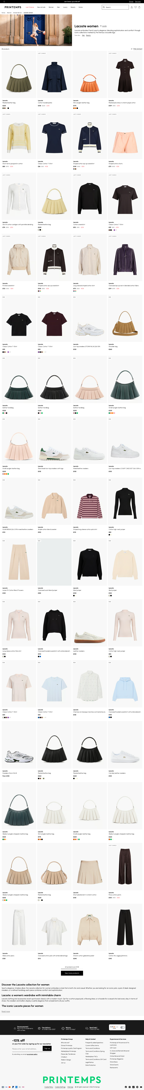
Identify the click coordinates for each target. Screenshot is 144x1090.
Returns (68, 1027)
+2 (116, 230)
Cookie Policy (48, 1087)
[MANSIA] (112, 230)
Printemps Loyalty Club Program (71, 1048)
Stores (131, 1)
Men (83, 35)
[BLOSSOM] (74, 108)
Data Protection (90, 1065)
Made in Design (66, 1060)
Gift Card (113, 1048)
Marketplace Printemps (68, 1051)
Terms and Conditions (92, 1048)
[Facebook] (126, 1087)
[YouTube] (141, 1087)
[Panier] (139, 7)
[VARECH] (3, 413)
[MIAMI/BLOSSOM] (75, 291)
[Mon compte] (132, 7)
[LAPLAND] (75, 595)
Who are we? (65, 1043)
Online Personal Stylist (117, 1056)
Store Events (114, 1065)
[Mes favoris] (135, 7)
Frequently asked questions (94, 1043)
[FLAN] (6, 108)
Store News (114, 1062)
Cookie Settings (60, 1087)
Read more (6, 1011)
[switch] (122, 1027)
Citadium (64, 1057)
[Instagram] (129, 1087)
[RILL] (40, 656)
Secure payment (22, 1027)
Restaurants (114, 1068)
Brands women (17, 12)
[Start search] (104, 7)
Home (3, 12)
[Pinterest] (137, 1087)
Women (9, 12)
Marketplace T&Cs (91, 1056)
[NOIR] (8, 108)
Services (138, 1)
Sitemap (70, 1087)
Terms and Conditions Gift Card (95, 1059)
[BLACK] (111, 230)
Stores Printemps (66, 1045)
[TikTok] (133, 1087)
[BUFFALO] (109, 230)
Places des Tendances (68, 1054)
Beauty (88, 35)
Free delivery (46, 1027)
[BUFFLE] (75, 169)
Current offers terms (92, 1045)
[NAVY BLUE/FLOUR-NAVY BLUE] (74, 169)
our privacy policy (32, 1054)
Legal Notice (89, 1062)
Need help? (93, 1027)
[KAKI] (3, 108)
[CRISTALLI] (75, 108)
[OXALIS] (114, 230)
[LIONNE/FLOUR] (74, 291)
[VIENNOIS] (42, 229)
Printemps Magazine (116, 1059)
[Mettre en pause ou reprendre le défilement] (4, 1)
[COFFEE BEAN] (4, 108)
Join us (63, 1063)
